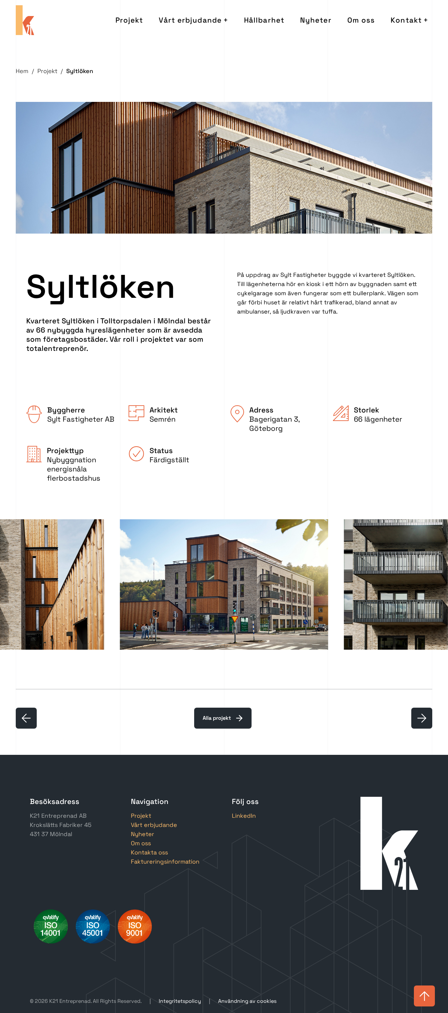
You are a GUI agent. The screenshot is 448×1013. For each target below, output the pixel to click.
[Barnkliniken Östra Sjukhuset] (421, 718)
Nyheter (316, 20)
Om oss (361, 20)
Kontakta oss (149, 852)
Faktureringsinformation (165, 861)
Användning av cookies (247, 1001)
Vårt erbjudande (190, 20)
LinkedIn (244, 815)
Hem (22, 71)
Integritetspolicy (180, 1001)
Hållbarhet (264, 20)
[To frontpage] (25, 20)
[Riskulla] (26, 718)
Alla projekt (217, 718)
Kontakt (406, 20)
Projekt (129, 20)
